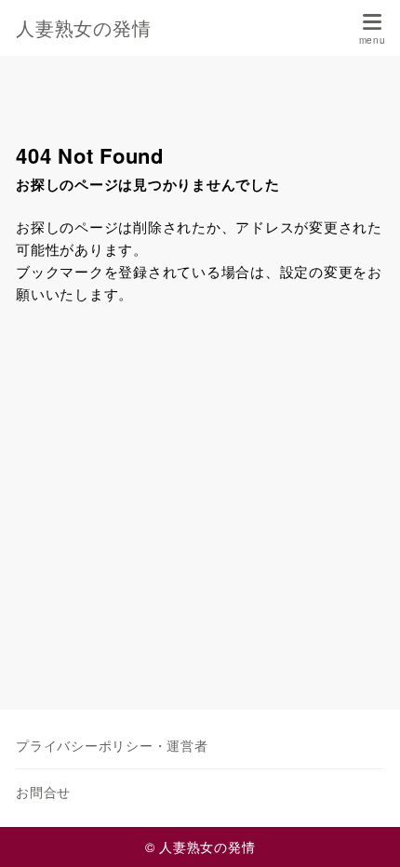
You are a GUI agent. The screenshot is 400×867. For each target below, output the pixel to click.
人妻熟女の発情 (83, 28)
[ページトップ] (362, 829)
